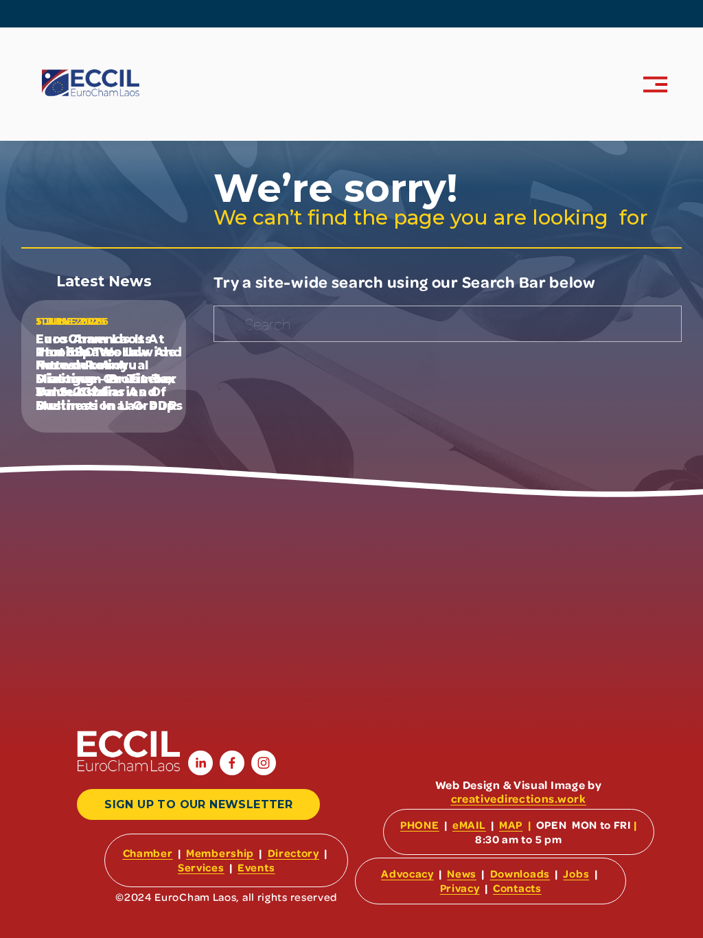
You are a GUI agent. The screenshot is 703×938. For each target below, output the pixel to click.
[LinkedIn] (200, 763)
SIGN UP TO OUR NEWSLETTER (198, 804)
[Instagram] (263, 763)
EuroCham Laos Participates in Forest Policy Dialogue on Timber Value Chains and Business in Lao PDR (106, 372)
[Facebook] (232, 763)
